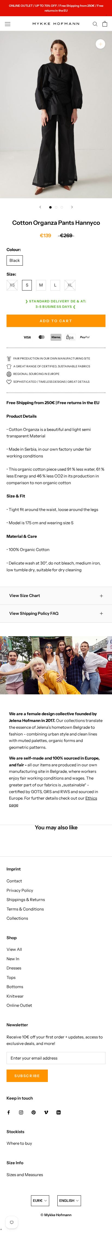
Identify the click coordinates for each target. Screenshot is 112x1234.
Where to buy (19, 1143)
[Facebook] (9, 1112)
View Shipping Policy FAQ (33, 613)
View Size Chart (24, 595)
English (66, 1200)
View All (14, 949)
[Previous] (40, 207)
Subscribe (27, 1076)
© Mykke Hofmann (56, 1215)
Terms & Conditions (25, 909)
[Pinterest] (34, 1112)
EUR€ (37, 1200)
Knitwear (15, 996)
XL (70, 285)
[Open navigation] (7, 24)
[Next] (72, 207)
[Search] (95, 23)
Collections (17, 918)
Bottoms (15, 986)
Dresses (14, 968)
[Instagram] (21, 1112)
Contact (14, 880)
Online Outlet (19, 1005)
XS (12, 285)
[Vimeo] (46, 1112)
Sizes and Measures (25, 1174)
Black (15, 260)
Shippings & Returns (26, 899)
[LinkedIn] (59, 1112)
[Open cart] (104, 24)
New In (13, 958)
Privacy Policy (20, 890)
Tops (11, 977)
